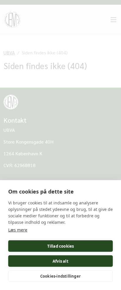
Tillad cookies (60, 246)
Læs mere (17, 230)
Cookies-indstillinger (60, 276)
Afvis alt (60, 261)
